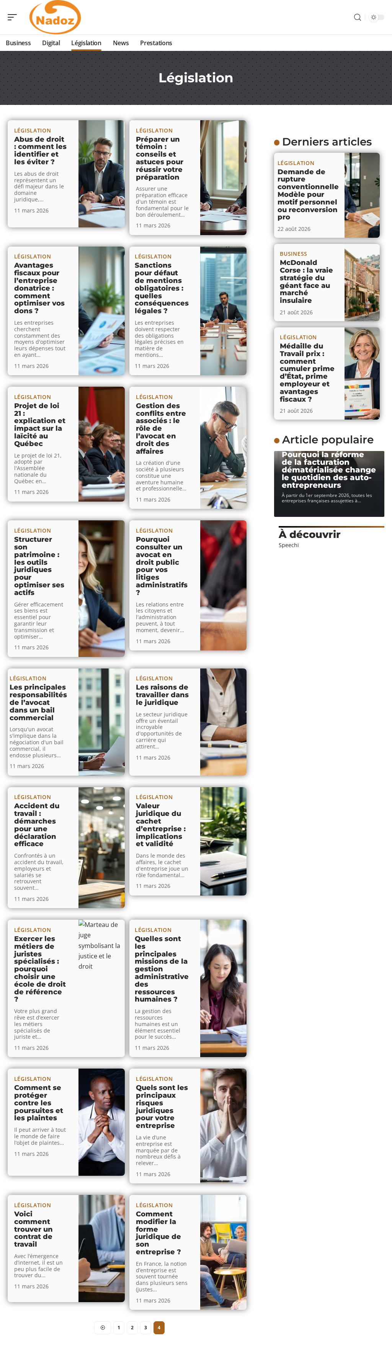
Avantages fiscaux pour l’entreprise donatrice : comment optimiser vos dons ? (39, 288)
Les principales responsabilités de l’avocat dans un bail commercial (38, 702)
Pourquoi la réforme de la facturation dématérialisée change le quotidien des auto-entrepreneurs (329, 470)
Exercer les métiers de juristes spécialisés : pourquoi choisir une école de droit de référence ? (40, 969)
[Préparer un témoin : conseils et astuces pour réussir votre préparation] (223, 177)
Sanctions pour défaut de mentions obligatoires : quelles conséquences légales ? (162, 288)
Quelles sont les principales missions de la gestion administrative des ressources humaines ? (162, 969)
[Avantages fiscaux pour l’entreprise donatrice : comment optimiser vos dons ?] (101, 311)
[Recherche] (357, 17)
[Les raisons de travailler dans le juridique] (223, 722)
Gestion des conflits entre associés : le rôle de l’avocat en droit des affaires (161, 429)
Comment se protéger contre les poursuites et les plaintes (38, 1103)
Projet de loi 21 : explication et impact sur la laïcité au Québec (39, 425)
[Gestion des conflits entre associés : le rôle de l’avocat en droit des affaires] (223, 448)
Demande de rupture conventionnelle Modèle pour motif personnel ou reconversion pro (308, 195)
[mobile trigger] (14, 17)
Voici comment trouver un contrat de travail (33, 1229)
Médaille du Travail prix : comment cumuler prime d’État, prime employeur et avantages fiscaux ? (307, 373)
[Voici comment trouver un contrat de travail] (101, 1248)
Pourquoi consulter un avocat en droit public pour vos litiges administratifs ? (162, 566)
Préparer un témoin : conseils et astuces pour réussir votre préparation (159, 158)
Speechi (289, 545)
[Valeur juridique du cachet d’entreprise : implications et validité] (223, 841)
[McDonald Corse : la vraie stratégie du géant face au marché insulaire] (362, 282)
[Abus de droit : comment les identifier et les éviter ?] (101, 173)
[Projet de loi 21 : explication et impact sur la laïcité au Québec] (101, 444)
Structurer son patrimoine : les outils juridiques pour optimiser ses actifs (39, 566)
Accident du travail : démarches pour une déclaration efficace (36, 825)
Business (293, 253)
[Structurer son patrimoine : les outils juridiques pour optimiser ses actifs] (101, 588)
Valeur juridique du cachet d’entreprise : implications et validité (161, 825)
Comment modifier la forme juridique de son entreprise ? (158, 1233)
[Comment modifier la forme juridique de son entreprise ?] (223, 1252)
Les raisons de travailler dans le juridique (162, 695)
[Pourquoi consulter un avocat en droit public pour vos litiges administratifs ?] (223, 585)
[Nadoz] (55, 17)
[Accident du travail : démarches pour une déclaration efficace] (101, 848)
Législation (32, 130)
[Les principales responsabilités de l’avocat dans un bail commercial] (101, 722)
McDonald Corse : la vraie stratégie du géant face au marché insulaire (306, 281)
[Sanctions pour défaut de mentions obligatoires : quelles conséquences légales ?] (223, 311)
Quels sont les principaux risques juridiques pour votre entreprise (162, 1107)
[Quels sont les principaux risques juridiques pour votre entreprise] (223, 1126)
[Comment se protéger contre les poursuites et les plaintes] (101, 1122)
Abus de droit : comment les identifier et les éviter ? (40, 150)
